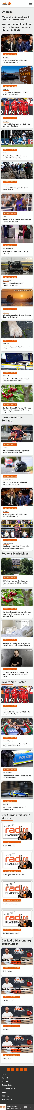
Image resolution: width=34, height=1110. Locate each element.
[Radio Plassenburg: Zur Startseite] (14, 3)
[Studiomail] (21, 1069)
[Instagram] (17, 1069)
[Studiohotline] (25, 1069)
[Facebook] (12, 1069)
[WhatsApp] (8, 1069)
